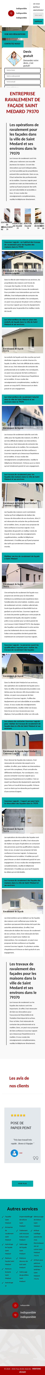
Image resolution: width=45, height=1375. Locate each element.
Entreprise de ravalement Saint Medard (9, 1233)
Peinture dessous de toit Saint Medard (23, 1263)
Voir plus (22, 1184)
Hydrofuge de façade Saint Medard (9, 1249)
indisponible (21, 9)
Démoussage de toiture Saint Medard (38, 1221)
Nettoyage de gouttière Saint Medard (23, 1277)
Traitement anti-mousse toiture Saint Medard (24, 1235)
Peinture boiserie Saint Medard (8, 1273)
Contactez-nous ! (12, 44)
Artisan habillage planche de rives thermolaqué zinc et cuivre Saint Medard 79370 (38, 1243)
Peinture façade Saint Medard (9, 1261)
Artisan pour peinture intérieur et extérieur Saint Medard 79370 (38, 1269)
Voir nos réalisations (14, 34)
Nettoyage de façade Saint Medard (23, 1249)
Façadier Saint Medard (8, 1220)
